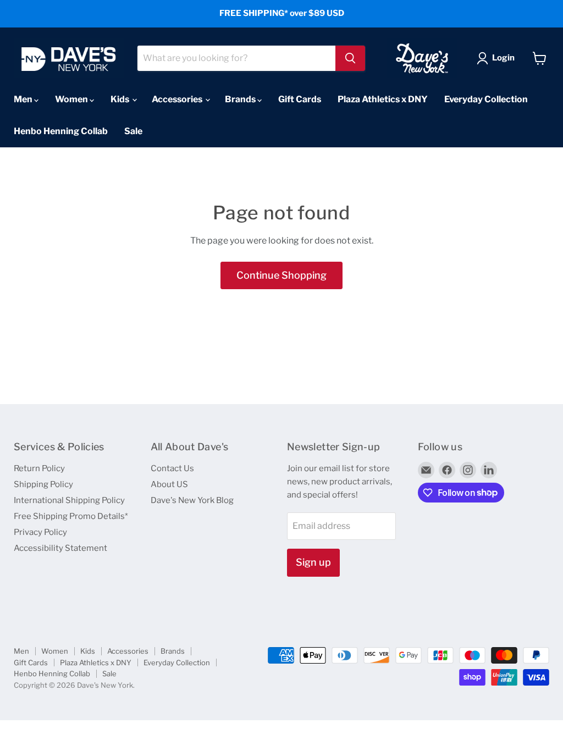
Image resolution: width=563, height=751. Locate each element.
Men (24, 99)
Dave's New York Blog (192, 500)
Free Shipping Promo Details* (71, 516)
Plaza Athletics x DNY (383, 99)
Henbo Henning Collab (61, 131)
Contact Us (172, 468)
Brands (241, 99)
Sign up (313, 562)
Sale (133, 131)
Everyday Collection (486, 99)
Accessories (178, 99)
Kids (121, 99)
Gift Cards (299, 99)
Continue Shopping (281, 275)
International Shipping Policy (69, 500)
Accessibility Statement (60, 548)
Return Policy (39, 468)
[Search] (350, 58)
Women (72, 99)
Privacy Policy (40, 532)
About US (169, 484)
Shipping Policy (43, 484)
